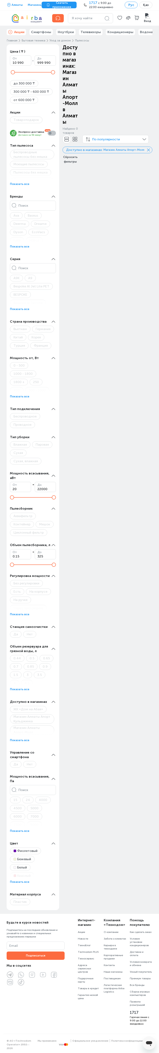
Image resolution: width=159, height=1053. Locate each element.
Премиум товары (140, 978)
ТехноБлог (84, 945)
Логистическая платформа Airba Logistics (114, 988)
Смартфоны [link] (41, 32)
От (15, 58)
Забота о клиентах (115, 938)
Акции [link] (19, 32)
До (39, 58)
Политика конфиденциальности (131, 1040)
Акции (81, 932)
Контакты (109, 965)
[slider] (13, 72)
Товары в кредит (88, 988)
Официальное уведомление (90, 1040)
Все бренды (137, 985)
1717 (134, 1012)
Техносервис (86, 958)
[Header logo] (27, 18)
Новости (83, 938)
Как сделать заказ (141, 932)
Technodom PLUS (88, 951)
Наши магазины (113, 971)
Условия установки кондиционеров (139, 942)
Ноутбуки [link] (66, 32)
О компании (111, 932)
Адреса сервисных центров (84, 968)
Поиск (23, 205)
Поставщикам (112, 978)
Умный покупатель (141, 971)
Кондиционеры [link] (120, 32)
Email (13, 946)
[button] (119, 18)
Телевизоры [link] (91, 32)
